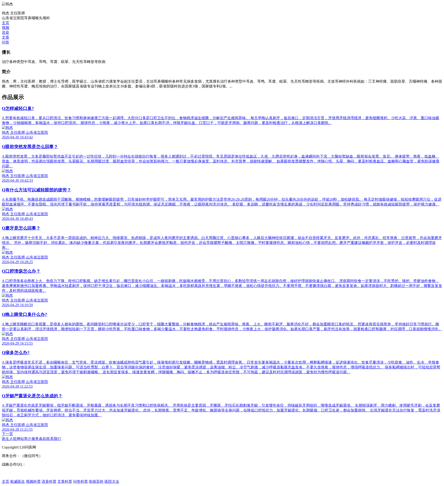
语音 (5, 32)
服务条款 (38, 439)
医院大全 (112, 481)
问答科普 (80, 481)
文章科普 (64, 481)
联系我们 (53, 439)
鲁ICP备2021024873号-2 (21, 473)
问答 (5, 42)
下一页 (7, 434)
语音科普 (49, 481)
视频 (5, 28)
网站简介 (24, 439)
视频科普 (33, 481)
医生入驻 (9, 439)
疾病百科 (96, 481)
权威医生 (17, 481)
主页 (5, 23)
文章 (5, 37)
